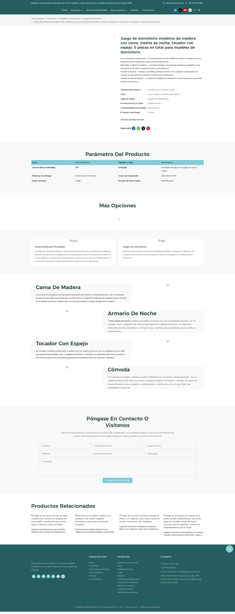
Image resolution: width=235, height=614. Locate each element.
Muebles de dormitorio (70, 18)
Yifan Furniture (37, 18)
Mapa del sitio (131, 607)
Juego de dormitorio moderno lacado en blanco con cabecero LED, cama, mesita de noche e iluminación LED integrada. (138, 527)
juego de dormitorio (92, 18)
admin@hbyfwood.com (175, 3)
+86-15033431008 (195, 3)
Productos (52, 18)
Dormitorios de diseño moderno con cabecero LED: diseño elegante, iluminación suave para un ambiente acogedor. (94, 530)
